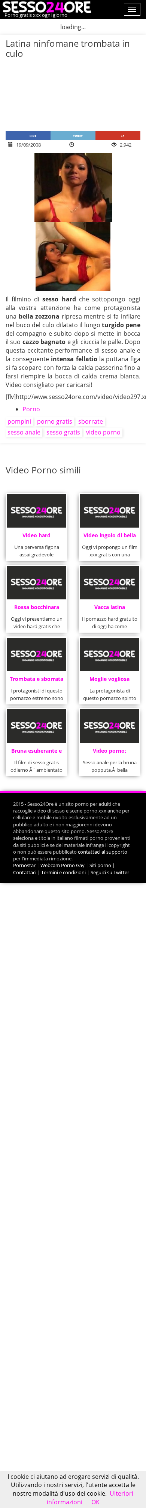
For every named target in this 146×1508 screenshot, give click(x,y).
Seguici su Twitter (110, 872)
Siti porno (100, 865)
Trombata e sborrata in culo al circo (36, 681)
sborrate (90, 421)
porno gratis (54, 421)
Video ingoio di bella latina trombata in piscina (109, 537)
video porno (103, 432)
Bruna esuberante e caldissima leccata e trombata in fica (36, 753)
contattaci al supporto (102, 851)
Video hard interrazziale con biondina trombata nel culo (36, 537)
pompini (19, 421)
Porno (31, 409)
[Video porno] (46, 6)
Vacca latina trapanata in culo (110, 609)
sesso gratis (63, 432)
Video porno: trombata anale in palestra (109, 753)
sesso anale (23, 432)
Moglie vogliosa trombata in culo (109, 681)
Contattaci (24, 872)
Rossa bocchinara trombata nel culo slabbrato (36, 609)
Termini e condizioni (63, 872)
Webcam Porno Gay (62, 865)
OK (95, 1502)
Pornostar (24, 865)
